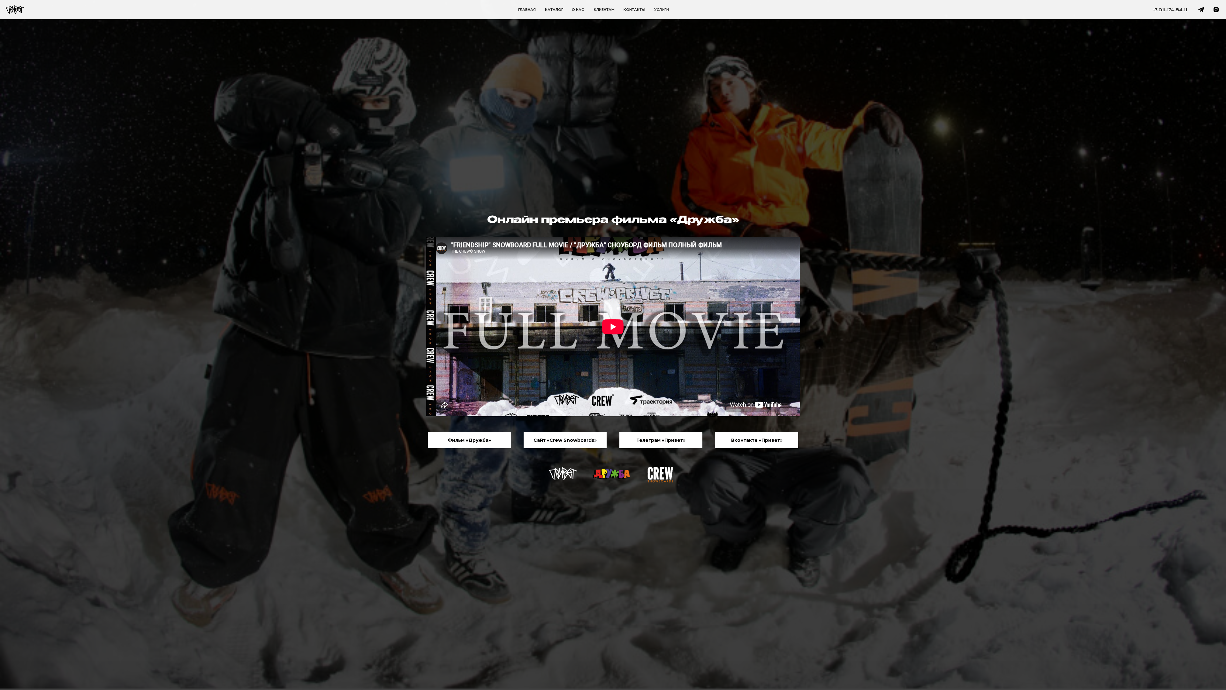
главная (527, 9)
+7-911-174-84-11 (1170, 10)
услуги (661, 9)
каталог (554, 9)
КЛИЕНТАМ (604, 9)
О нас (578, 9)
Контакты (634, 9)
